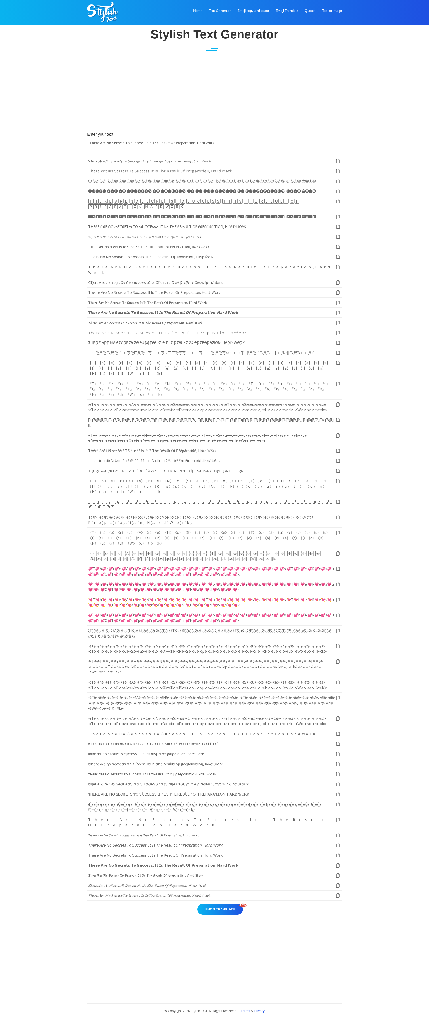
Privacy (259, 1011)
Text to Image (332, 11)
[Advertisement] (214, 96)
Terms (245, 1011)
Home (197, 11)
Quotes (310, 11)
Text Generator (220, 11)
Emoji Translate (286, 11)
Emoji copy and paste (253, 11)
